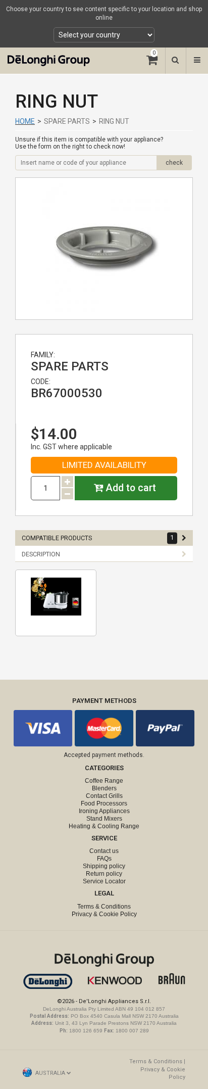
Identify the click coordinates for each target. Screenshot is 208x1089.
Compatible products (98, 538)
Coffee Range (104, 780)
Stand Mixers (104, 818)
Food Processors (104, 803)
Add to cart (129, 488)
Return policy (104, 873)
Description (41, 554)
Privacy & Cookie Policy (104, 914)
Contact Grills (104, 795)
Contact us (104, 851)
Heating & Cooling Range (104, 826)
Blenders (104, 788)
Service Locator (104, 881)
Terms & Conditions (104, 906)
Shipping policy (104, 866)
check (174, 162)
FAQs (104, 858)
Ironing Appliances (104, 811)
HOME (25, 121)
